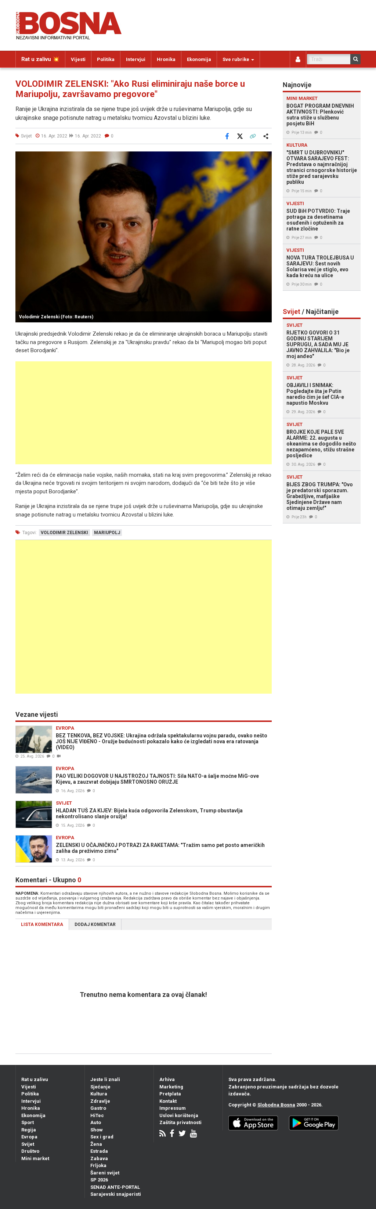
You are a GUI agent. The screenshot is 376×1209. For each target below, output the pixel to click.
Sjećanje (100, 1087)
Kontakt (168, 1101)
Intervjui (135, 59)
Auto (95, 1122)
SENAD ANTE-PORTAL (115, 1187)
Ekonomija (199, 59)
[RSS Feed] (162, 1134)
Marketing (171, 1087)
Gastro (98, 1108)
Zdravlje (100, 1101)
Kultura (98, 1094)
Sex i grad (101, 1137)
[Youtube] (193, 1134)
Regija (28, 1130)
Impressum (172, 1108)
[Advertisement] (143, 412)
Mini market (35, 1158)
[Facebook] (172, 1134)
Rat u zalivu (34, 1079)
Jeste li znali (105, 1079)
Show (96, 1130)
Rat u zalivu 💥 (40, 59)
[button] (265, 158)
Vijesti (78, 59)
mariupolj (107, 532)
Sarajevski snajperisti (115, 1194)
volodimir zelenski (64, 532)
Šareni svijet (104, 1173)
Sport (27, 1122)
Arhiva (167, 1079)
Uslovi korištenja (178, 1115)
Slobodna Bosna (276, 1105)
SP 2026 (99, 1180)
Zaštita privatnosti (180, 1122)
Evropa (29, 1137)
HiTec (97, 1115)
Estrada (99, 1151)
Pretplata (170, 1094)
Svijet (27, 1144)
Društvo (30, 1151)
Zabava (99, 1158)
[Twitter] (182, 1134)
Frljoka (98, 1165)
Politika (106, 59)
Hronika (166, 59)
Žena (96, 1144)
